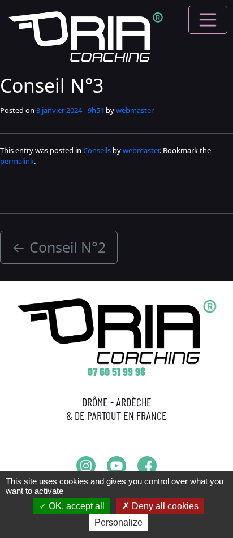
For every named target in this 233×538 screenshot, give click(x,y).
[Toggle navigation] (208, 20)
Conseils (97, 150)
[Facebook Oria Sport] (147, 465)
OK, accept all (75, 506)
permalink (17, 161)
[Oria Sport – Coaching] (85, 36)
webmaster (135, 110)
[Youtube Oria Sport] (116, 465)
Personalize (118, 522)
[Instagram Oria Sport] (86, 465)
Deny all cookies (164, 506)
